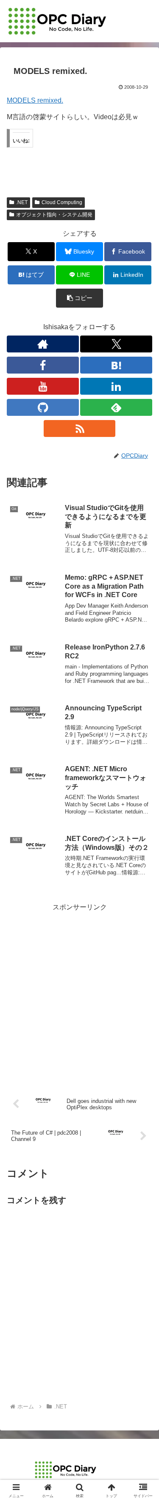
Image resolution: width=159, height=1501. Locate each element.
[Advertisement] (79, 993)
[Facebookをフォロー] (43, 365)
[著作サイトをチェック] (43, 344)
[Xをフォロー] (116, 344)
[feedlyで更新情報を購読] (116, 407)
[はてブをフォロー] (116, 365)
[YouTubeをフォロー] (43, 386)
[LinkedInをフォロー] (116, 386)
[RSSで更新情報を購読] (80, 428)
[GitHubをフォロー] (43, 407)
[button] (79, 298)
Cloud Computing (62, 202)
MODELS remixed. (35, 100)
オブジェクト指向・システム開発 (54, 215)
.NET (22, 202)
